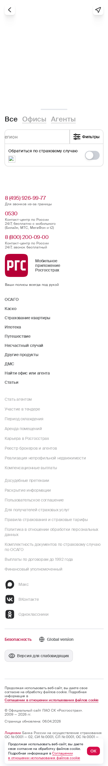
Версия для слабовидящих (43, 655)
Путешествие (18, 336)
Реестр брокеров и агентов (31, 448)
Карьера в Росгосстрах (27, 438)
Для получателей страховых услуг (37, 509)
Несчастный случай (24, 345)
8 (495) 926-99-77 (25, 198)
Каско (10, 308)
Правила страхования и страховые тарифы (46, 519)
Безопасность (18, 639)
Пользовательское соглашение (34, 500)
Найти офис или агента (27, 373)
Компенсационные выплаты (31, 467)
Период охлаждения (24, 418)
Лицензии (13, 733)
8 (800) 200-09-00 (27, 237)
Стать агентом (18, 399)
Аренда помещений (23, 428)
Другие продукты (22, 354)
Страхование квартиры (27, 317)
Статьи (11, 382)
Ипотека (13, 327)
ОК (93, 751)
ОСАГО (12, 299)
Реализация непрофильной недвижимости (45, 458)
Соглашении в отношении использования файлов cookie (51, 700)
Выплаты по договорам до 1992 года (39, 559)
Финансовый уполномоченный (33, 569)
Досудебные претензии (27, 480)
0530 (11, 213)
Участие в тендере (22, 409)
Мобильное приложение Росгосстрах (47, 265)
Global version (60, 639)
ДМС (9, 363)
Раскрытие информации (28, 490)
